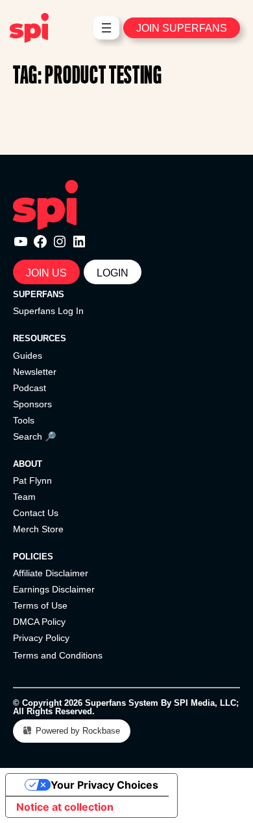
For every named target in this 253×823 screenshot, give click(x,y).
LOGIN (112, 272)
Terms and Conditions (57, 655)
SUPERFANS (38, 294)
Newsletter (34, 371)
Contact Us (35, 513)
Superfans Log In (48, 311)
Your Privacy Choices (104, 784)
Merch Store (38, 529)
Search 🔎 (34, 436)
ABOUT (27, 464)
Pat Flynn (32, 480)
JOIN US (46, 272)
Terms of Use (40, 605)
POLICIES (33, 556)
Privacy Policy (41, 638)
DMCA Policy (39, 621)
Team (24, 496)
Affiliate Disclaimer (50, 573)
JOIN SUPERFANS (181, 28)
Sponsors (32, 404)
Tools (23, 420)
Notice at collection (65, 806)
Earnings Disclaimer (54, 589)
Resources (39, 338)
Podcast (29, 388)
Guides (27, 355)
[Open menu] (106, 28)
